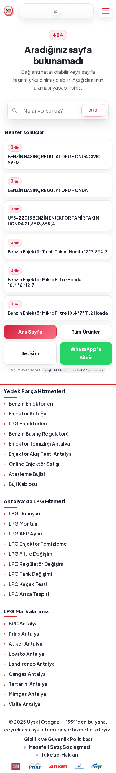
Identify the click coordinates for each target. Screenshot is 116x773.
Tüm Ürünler (85, 332)
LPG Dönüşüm (25, 513)
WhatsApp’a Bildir (86, 353)
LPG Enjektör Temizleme (38, 544)
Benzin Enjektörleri (31, 403)
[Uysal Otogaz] (9, 11)
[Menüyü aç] (105, 10)
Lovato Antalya (26, 654)
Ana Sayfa (30, 332)
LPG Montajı (23, 523)
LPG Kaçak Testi (28, 584)
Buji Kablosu (23, 484)
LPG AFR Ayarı (25, 533)
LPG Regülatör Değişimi (37, 564)
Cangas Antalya (27, 674)
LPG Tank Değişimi (30, 574)
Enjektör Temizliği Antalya (39, 443)
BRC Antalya (23, 623)
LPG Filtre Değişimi (31, 554)
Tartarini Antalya (28, 684)
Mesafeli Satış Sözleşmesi (60, 747)
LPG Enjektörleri (28, 423)
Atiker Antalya (25, 643)
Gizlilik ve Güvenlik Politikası (58, 739)
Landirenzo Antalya (32, 664)
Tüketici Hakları (59, 754)
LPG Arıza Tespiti (29, 594)
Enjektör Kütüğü (28, 413)
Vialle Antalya (25, 704)
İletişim (30, 353)
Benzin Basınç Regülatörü (39, 434)
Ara (93, 110)
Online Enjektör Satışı (34, 464)
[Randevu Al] (57, 10)
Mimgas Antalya (27, 694)
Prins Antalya (24, 634)
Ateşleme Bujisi (27, 474)
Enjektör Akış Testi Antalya (40, 454)
